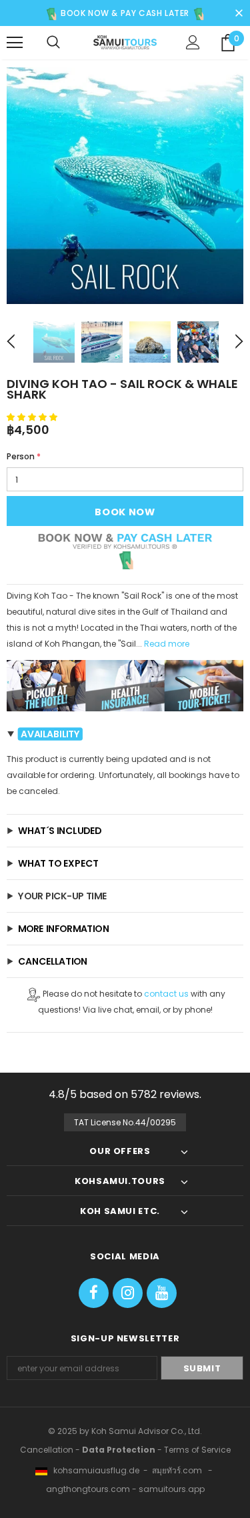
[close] (238, 10)
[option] (125, 185)
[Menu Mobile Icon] (15, 43)
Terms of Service (197, 1449)
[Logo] (125, 42)
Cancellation (46, 1449)
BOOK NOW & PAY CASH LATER (123, 13)
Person (24, 456)
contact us (166, 993)
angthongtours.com (88, 1489)
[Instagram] (128, 1293)
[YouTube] (162, 1293)
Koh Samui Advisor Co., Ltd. (146, 1431)
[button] (33, 417)
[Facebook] (94, 1293)
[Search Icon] (53, 42)
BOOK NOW (125, 512)
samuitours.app (172, 1489)
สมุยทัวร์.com (177, 1470)
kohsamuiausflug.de (93, 1470)
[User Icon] (193, 42)
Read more (166, 643)
